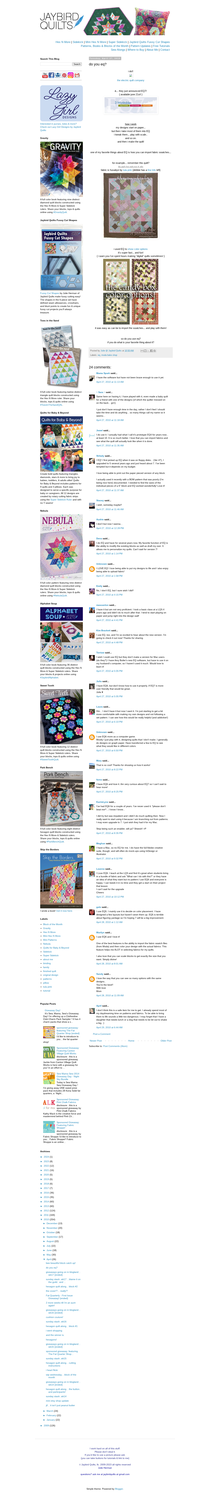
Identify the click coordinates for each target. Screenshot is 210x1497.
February (52, 1415)
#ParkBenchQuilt (55, 841)
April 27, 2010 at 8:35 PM (109, 833)
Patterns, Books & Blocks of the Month (104, 46)
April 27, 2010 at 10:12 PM (110, 896)
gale (98, 907)
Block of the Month (53, 924)
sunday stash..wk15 (56, 1358)
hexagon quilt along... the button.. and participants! (63, 1390)
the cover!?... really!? (57, 1291)
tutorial (46, 990)
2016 (47, 1192)
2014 (47, 1201)
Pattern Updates (141, 46)
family (46, 967)
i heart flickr (52, 1370)
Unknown (101, 564)
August (50, 1241)
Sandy (99, 974)
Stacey (100, 500)
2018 (47, 1183)
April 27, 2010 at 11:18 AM (110, 420)
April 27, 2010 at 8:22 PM (109, 769)
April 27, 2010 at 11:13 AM (110, 382)
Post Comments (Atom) (115, 1046)
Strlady (100, 456)
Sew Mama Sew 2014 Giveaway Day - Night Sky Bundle (68, 1076)
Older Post (166, 1040)
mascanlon (102, 605)
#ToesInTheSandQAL (51, 405)
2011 (46, 1215)
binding (47, 963)
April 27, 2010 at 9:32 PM (109, 858)
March (50, 1411)
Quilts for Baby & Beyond (56, 947)
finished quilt (49, 971)
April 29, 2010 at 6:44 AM (109, 1027)
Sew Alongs (118, 49)
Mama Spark (103, 373)
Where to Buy (135, 49)
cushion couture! (54, 1317)
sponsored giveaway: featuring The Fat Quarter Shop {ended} (68, 1030)
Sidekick (78, 42)
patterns (47, 979)
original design (50, 975)
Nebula (47, 943)
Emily (99, 586)
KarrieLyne (102, 802)
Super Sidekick (117, 42)
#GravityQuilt (60, 212)
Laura (99, 706)
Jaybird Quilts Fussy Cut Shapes (149, 42)
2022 (47, 1165)
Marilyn (100, 932)
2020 (47, 1174)
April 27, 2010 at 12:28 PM (110, 528)
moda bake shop (109, 355)
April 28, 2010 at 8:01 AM (109, 963)
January (51, 1419)
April (99, 1005)
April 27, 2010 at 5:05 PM (109, 671)
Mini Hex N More (95, 42)
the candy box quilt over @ (129, 166)
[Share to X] (148, 350)
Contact (165, 49)
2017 (47, 1188)
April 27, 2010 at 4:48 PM (109, 642)
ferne (99, 779)
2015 (47, 1197)
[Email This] (142, 350)
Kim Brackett (103, 630)
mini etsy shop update (57, 1400)
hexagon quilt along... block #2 (62, 1286)
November (52, 1228)
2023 (47, 1161)
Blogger (119, 1488)
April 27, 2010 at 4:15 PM (109, 594)
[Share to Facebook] (151, 350)
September (53, 1236)
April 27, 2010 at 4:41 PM (109, 620)
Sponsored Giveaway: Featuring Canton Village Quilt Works (68, 1051)
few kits (152, 170)
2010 (47, 1219)
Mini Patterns (50, 940)
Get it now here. (64, 911)
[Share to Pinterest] (154, 350)
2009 (47, 1425)
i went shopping (54, 1330)
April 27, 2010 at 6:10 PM (109, 721)
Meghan (100, 843)
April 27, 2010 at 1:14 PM (109, 553)
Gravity (47, 928)
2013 (47, 1206)
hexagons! (51, 1339)
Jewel (99, 430)
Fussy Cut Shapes (49, 293)
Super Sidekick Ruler (61, 499)
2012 (47, 1210)
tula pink (127, 170)
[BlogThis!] (145, 350)
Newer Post (96, 1040)
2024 (47, 1156)
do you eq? (52, 1267)
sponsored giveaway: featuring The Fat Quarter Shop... (62, 1352)
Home (131, 1040)
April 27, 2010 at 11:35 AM (110, 445)
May (49, 1254)
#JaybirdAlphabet (49, 677)
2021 (47, 1170)
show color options (138, 249)
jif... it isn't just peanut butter (60, 1405)
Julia (99, 681)
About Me (152, 49)
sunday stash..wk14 (56, 1396)
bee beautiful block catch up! (61, 1263)
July (49, 1245)
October (51, 1232)
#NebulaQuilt (60, 595)
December (52, 1223)
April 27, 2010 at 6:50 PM (109, 750)
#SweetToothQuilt (49, 759)
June (49, 1250)
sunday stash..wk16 (56, 1321)
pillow (46, 982)
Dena (99, 538)
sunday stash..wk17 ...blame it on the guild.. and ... (63, 1280)
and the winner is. (55, 1335)
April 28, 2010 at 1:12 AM (109, 922)
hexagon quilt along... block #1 (62, 1326)
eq (99, 355)
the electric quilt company (130, 80)
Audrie (100, 519)
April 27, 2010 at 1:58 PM (109, 576)
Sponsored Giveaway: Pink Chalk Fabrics (68, 1100)
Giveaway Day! (52, 1010)
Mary (99, 760)
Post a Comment (101, 1034)
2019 (47, 1179)
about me (48, 959)
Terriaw (100, 652)
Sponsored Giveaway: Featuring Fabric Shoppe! (68, 1125)
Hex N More (63, 42)
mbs (141, 166)
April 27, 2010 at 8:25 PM (109, 791)
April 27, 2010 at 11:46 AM (110, 509)
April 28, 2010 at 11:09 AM (110, 995)
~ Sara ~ (100, 392)
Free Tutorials (161, 46)
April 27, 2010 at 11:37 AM (110, 490)
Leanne (100, 869)
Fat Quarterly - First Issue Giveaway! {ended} (59, 1297)
